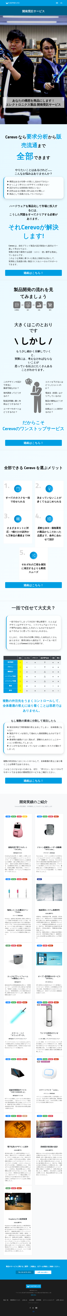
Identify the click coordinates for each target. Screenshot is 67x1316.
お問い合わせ (60, 1300)
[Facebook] (30, 1308)
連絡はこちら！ (33, 273)
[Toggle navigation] (57, 3)
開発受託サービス (15, 1300)
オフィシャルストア (48, 1300)
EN (61, 3)
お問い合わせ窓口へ (43, 1272)
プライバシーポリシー (33, 1302)
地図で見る (33, 1295)
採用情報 (38, 1300)
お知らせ (24, 1300)
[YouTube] (36, 1308)
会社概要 (31, 1300)
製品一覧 (5, 1300)
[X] (33, 1308)
